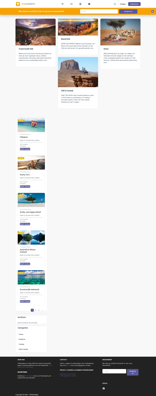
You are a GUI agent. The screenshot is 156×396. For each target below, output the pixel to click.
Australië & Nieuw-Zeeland (28, 250)
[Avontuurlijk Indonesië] (31, 277)
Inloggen (123, 4)
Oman (106, 49)
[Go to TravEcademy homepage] (25, 3)
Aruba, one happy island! (30, 212)
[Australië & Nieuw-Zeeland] (31, 237)
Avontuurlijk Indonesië (29, 289)
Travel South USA (26, 49)
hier (68, 365)
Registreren (134, 4)
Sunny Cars (25, 175)
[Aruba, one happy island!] (31, 200)
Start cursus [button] (25, 149)
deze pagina (29, 376)
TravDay (21, 344)
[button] (152, 11)
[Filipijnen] (31, 125)
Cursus (21, 334)
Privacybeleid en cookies (68, 376)
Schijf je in (133, 372)
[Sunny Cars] (31, 162)
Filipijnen (24, 137)
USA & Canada (67, 91)
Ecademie (22, 339)
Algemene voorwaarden (68, 374)
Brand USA (65, 39)
